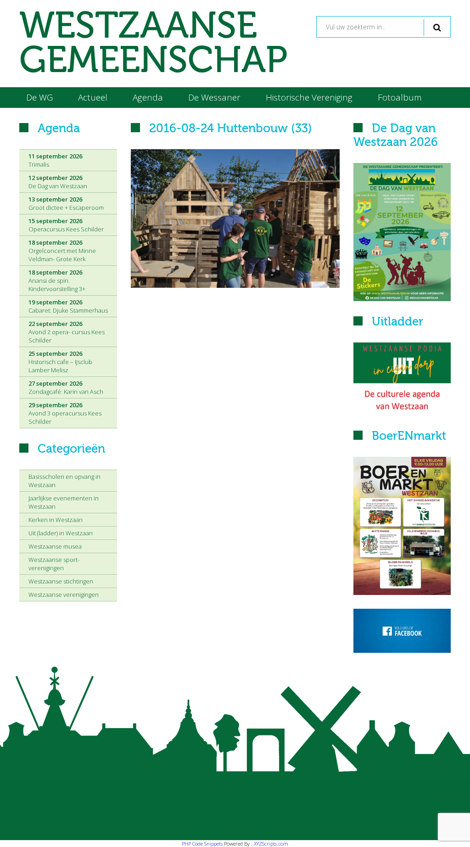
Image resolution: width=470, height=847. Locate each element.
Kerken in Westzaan (55, 520)
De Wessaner (214, 97)
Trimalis (55, 160)
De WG (39, 97)
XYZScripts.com (271, 843)
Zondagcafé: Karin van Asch (65, 387)
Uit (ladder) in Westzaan (60, 533)
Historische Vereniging (309, 97)
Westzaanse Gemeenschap (153, 43)
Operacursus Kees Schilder (66, 225)
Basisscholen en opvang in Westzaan (64, 480)
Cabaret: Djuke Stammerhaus (68, 306)
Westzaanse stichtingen (60, 581)
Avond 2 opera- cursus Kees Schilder (66, 332)
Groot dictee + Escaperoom (66, 203)
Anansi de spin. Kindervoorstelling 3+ (56, 280)
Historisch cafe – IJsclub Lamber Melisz (60, 361)
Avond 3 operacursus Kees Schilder (64, 413)
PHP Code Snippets (202, 843)
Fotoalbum (400, 97)
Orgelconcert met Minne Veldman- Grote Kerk (62, 250)
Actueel (92, 97)
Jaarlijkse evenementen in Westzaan (63, 502)
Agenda (148, 97)
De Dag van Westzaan (57, 182)
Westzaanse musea (55, 546)
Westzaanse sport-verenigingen (53, 563)
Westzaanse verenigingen (63, 594)
